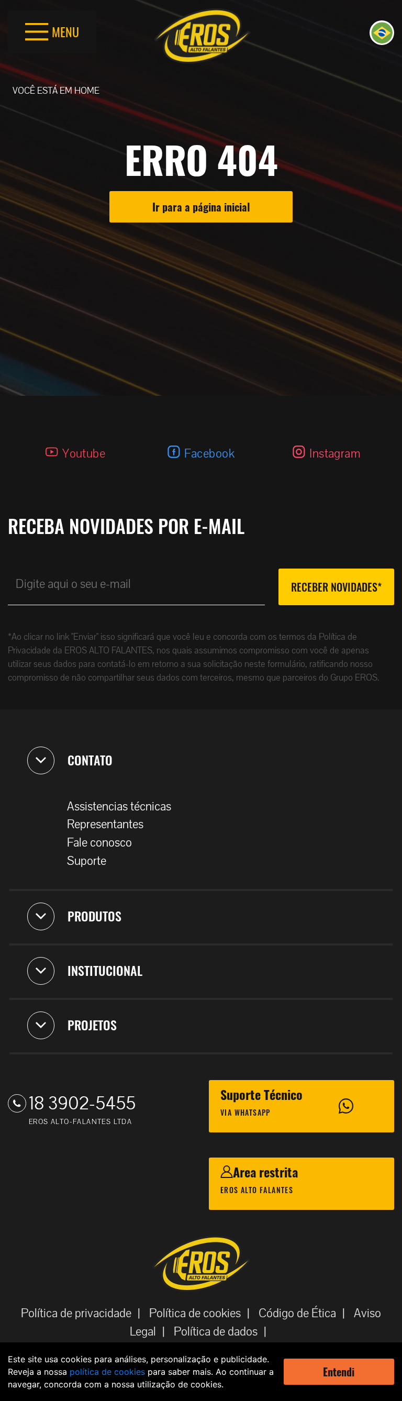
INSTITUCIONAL (105, 970)
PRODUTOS (94, 915)
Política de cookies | (202, 1313)
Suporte (86, 861)
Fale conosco (99, 843)
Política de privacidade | (84, 1313)
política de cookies (107, 1371)
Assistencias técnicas (119, 806)
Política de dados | (223, 1332)
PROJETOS (92, 1024)
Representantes (105, 824)
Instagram (335, 454)
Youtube (83, 454)
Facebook (209, 454)
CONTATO (90, 759)
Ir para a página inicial (201, 207)
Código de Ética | (305, 1313)
